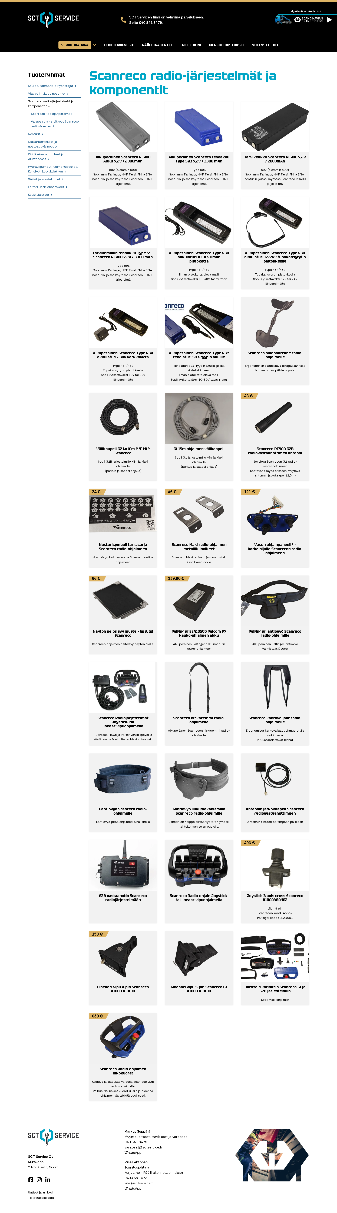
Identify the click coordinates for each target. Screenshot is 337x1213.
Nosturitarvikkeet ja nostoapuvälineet (42, 144)
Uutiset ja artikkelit (41, 1192)
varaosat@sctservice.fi (143, 1147)
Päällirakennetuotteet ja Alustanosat (46, 156)
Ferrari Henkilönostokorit (46, 187)
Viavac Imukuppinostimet (46, 93)
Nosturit (34, 134)
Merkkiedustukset (227, 45)
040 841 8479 (135, 1142)
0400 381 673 (135, 1178)
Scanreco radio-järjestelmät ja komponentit (51, 103)
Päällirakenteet (158, 45)
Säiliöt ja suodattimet (44, 179)
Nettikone (192, 45)
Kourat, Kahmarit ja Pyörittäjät (50, 86)
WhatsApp (132, 1152)
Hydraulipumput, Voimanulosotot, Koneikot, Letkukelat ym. (53, 169)
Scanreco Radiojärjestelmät (51, 114)
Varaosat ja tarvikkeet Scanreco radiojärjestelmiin (55, 123)
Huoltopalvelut (119, 45)
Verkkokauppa (74, 45)
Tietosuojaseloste (41, 1198)
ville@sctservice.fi (138, 1183)
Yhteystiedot (265, 45)
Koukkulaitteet (38, 195)
